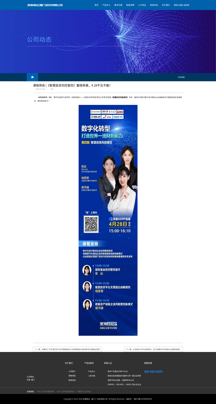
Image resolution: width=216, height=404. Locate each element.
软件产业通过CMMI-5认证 (118, 371)
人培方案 (91, 376)
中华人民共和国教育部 (45, 391)
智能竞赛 (130, 5)
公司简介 (72, 371)
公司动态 (181, 77)
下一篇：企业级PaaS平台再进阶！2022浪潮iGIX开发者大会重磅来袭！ (153, 349)
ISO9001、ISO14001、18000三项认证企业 (124, 384)
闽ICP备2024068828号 (143, 399)
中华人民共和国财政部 (65, 391)
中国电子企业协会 (84, 391)
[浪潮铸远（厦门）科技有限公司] (45, 5)
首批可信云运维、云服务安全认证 (121, 380)
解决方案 (118, 5)
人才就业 (142, 5)
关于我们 (166, 5)
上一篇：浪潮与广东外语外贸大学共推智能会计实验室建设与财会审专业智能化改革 (67, 349)
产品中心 (106, 5)
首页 (96, 5)
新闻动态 (154, 5)
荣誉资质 (72, 376)
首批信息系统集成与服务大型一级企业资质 (124, 376)
